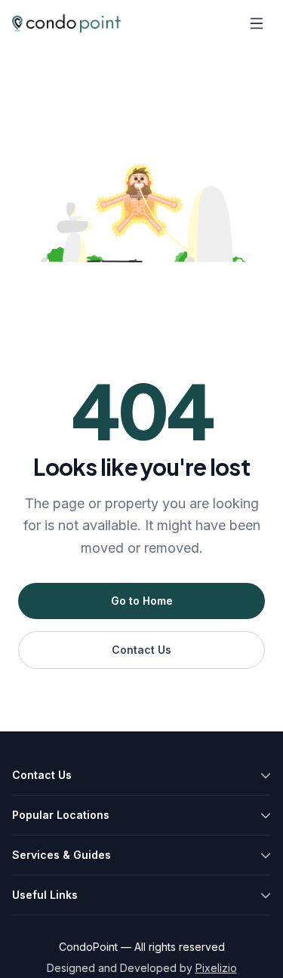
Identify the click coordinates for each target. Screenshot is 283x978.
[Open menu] (256, 23)
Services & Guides (61, 854)
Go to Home (142, 600)
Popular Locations (60, 814)
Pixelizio (216, 967)
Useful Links (45, 894)
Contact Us (141, 649)
